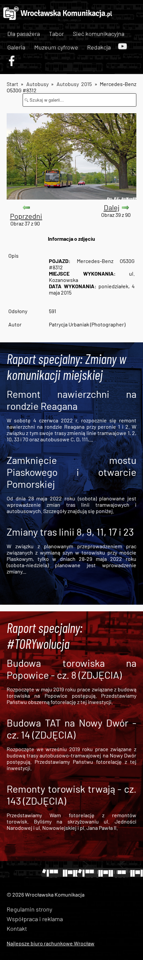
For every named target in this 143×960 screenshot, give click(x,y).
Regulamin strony (29, 909)
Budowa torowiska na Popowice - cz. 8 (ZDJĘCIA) (71, 669)
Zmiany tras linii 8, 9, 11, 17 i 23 (70, 532)
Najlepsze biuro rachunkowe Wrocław (50, 943)
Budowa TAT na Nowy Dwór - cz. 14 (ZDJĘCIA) (71, 729)
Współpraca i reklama (35, 918)
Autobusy (37, 84)
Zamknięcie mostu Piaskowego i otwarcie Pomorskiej (71, 472)
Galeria (16, 47)
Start (12, 84)
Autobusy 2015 (74, 84)
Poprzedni (26, 216)
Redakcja (99, 47)
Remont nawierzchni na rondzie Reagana (71, 400)
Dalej (111, 207)
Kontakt (17, 928)
